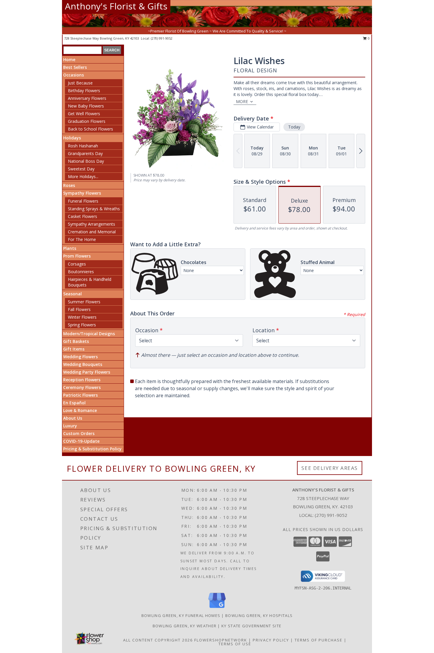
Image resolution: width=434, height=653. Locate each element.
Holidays (72, 138)
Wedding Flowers (80, 356)
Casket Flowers (82, 216)
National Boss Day (86, 161)
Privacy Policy (271, 640)
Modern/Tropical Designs (89, 333)
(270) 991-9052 (161, 38)
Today (294, 127)
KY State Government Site (251, 625)
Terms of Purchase (318, 640)
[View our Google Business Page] (217, 608)
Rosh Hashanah (83, 146)
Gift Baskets (76, 341)
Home (69, 59)
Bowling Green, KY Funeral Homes (180, 615)
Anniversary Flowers (87, 98)
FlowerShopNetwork (220, 640)
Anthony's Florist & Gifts (116, 6)
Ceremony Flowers (82, 387)
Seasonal (72, 294)
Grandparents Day (85, 153)
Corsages (77, 264)
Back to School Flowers (90, 129)
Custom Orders (78, 433)
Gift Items (73, 349)
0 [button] (368, 38)
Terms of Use (234, 644)
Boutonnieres (81, 271)
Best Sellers (75, 67)
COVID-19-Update (81, 441)
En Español (74, 403)
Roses (69, 185)
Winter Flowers (82, 317)
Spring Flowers (82, 325)
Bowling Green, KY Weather (185, 625)
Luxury (70, 426)
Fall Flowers (79, 309)
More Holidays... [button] (83, 176)
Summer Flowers (84, 301)
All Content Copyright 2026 (158, 640)
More (242, 101)
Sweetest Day (81, 169)
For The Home (82, 239)
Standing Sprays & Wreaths (94, 208)
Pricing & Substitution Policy (92, 449)
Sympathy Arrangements (91, 224)
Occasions (73, 75)
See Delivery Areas (329, 468)
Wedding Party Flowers (86, 372)
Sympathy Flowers (82, 193)
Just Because (80, 83)
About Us (72, 418)
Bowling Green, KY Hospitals (259, 615)
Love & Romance (80, 410)
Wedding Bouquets (82, 364)
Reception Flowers (81, 379)
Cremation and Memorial (92, 232)
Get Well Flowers (84, 113)
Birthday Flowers (84, 90)
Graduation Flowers (86, 121)
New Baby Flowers (86, 106)
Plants (69, 248)
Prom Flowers (77, 256)
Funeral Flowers (83, 201)
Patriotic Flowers (80, 395)
